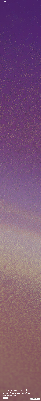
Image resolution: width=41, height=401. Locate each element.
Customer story (18, 1)
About (24, 1)
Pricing (26, 1)
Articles (21, 1)
